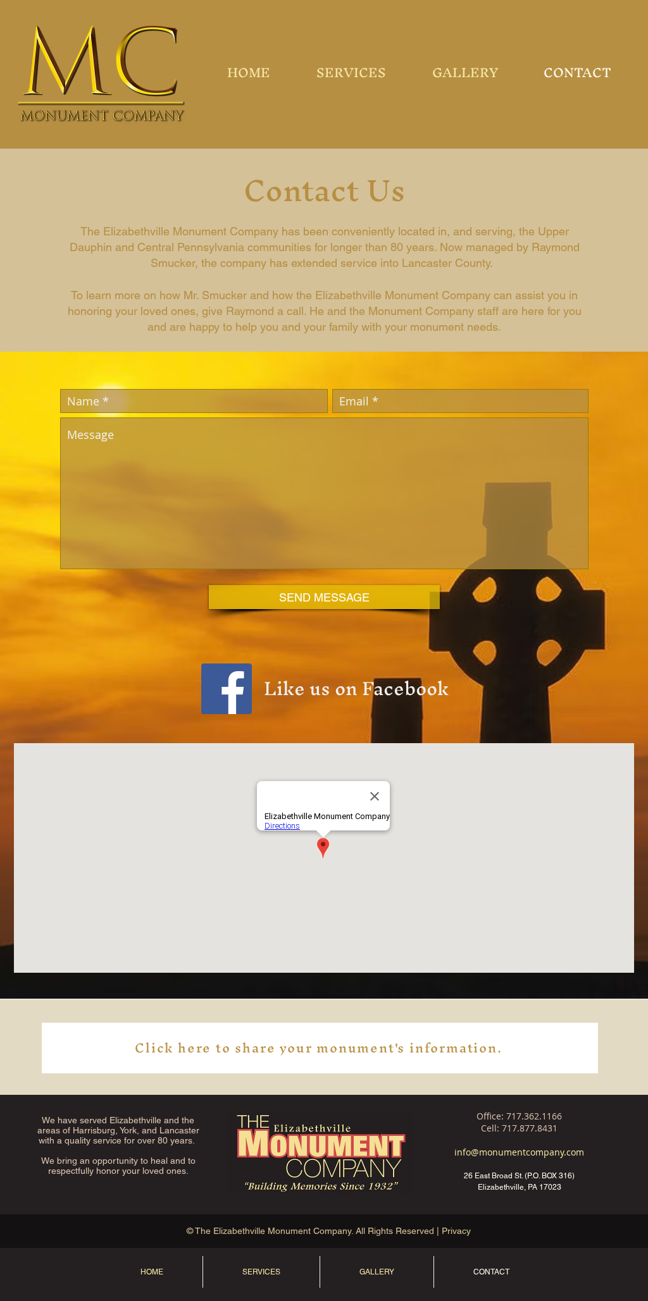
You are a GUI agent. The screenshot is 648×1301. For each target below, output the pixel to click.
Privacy (457, 1231)
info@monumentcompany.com (519, 1152)
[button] (465, 72)
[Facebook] (226, 688)
